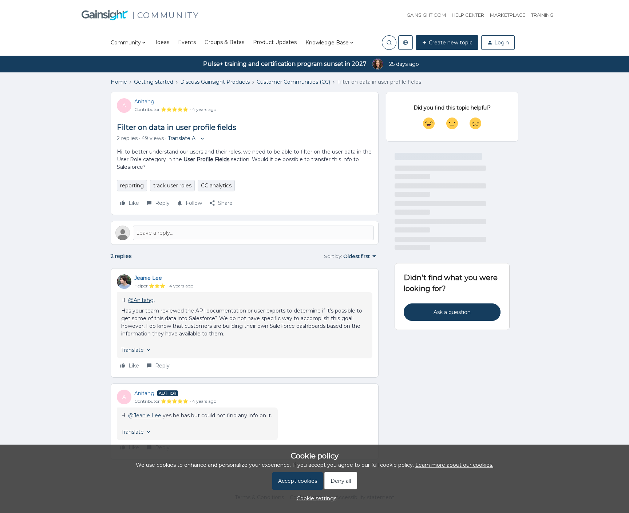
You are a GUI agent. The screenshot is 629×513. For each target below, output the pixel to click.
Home (119, 82)
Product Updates (275, 42)
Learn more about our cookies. (454, 465)
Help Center (468, 15)
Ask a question (452, 312)
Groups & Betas (224, 42)
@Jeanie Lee (144, 415)
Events (187, 42)
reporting (132, 185)
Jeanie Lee (148, 278)
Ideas (162, 42)
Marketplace (507, 15)
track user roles (172, 185)
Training (542, 15)
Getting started (153, 82)
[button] (447, 42)
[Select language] (405, 42)
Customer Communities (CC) (293, 82)
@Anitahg (141, 300)
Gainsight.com (426, 15)
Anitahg (144, 101)
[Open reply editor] (244, 232)
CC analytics (216, 185)
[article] (244, 322)
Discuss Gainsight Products (215, 82)
